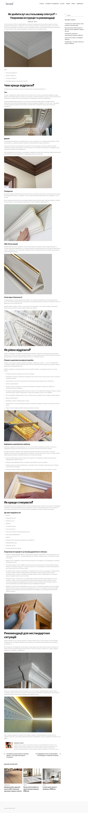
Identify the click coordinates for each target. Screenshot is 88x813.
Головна (42, 3)
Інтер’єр (62, 3)
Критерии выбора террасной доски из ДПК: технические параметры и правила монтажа (13, 789)
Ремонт (73, 3)
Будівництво (80, 3)
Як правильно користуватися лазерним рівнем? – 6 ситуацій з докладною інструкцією (17, 755)
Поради (68, 3)
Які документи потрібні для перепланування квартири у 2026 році (31, 789)
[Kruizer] (9, 5)
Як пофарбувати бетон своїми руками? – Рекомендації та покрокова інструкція (47, 754)
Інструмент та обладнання (52, 3)
